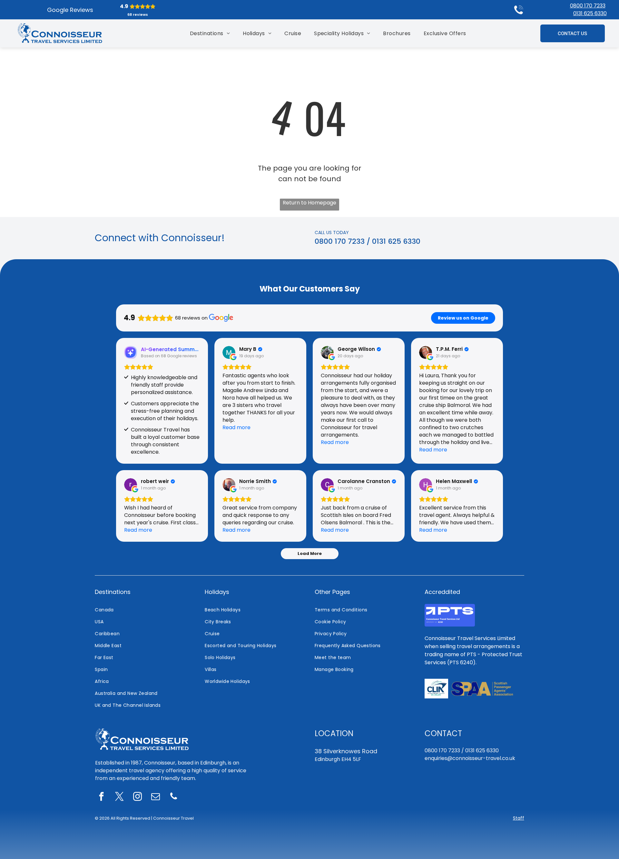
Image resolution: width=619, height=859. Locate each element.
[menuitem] (209, 33)
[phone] (173, 797)
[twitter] (119, 797)
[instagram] (137, 797)
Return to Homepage (309, 202)
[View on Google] (228, 352)
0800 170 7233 (587, 5)
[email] (155, 797)
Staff (518, 818)
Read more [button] (236, 427)
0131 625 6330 (590, 13)
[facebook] (101, 797)
